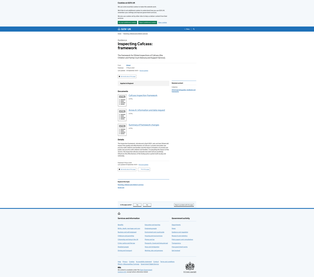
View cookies (162, 22)
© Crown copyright (189, 272)
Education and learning (152, 225)
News (174, 228)
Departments (176, 225)
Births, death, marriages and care (129, 228)
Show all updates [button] (143, 164)
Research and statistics (180, 236)
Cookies (131, 262)
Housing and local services (153, 236)
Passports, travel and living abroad (156, 243)
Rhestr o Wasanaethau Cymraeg (128, 264)
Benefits (120, 225)
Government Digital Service (150, 264)
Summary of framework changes (144, 124)
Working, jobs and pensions (154, 250)
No (148, 205)
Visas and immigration (152, 247)
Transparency (176, 243)
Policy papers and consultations (182, 239)
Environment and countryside (154, 232)
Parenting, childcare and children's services (135, 33)
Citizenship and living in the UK (128, 239)
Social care (121, 187)
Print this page (145, 169)
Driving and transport (125, 250)
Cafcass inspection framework (143, 95)
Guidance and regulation (180, 232)
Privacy (125, 262)
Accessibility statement (144, 262)
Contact (156, 262)
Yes (138, 205)
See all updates (144, 70)
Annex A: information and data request (147, 110)
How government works (180, 247)
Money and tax (150, 239)
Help (119, 262)
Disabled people (123, 247)
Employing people (151, 228)
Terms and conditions (167, 262)
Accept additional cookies (127, 22)
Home (119, 33)
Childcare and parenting (126, 236)
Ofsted (128, 65)
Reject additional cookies (147, 22)
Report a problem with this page (184, 205)
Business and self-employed (127, 232)
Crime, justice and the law (126, 243)
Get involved (176, 250)
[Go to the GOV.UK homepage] (124, 29)
